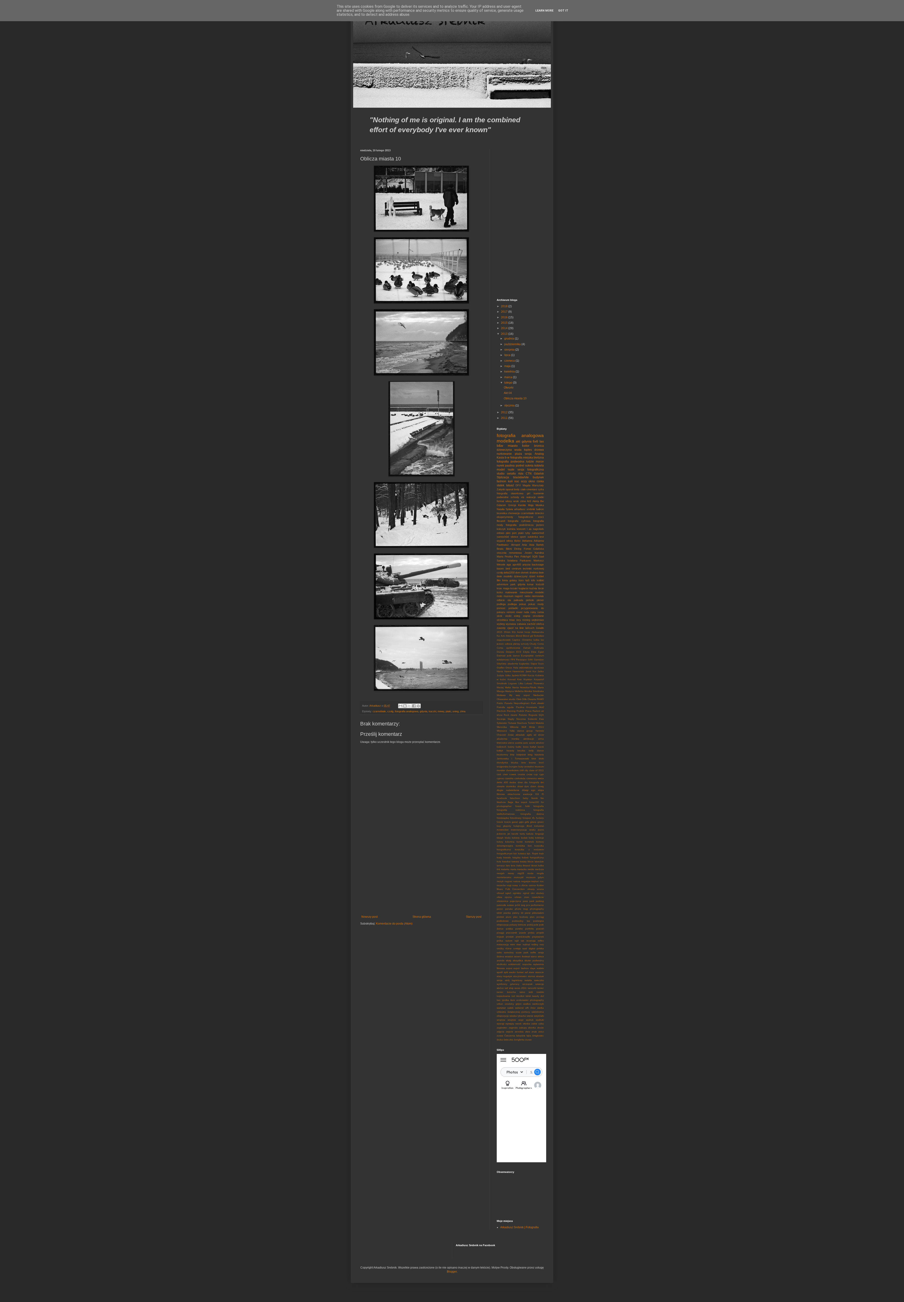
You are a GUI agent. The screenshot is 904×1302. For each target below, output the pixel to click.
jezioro (540, 525)
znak (534, 1031)
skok (499, 615)
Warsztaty (538, 485)
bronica (539, 445)
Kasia (500, 457)
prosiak (510, 936)
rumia (540, 612)
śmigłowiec (538, 1035)
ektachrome (514, 794)
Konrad (512, 679)
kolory (500, 841)
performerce (537, 905)
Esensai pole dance (508, 655)
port (514, 533)
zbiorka (532, 1027)
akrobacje (528, 738)
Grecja (512, 505)
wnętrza (501, 1020)
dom (517, 572)
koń (510, 481)
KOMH (523, 675)
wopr (521, 1020)
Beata (500, 548)
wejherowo (538, 619)
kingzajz (539, 833)
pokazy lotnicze (517, 924)
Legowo (512, 683)
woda (517, 449)
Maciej (500, 687)
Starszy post (473, 916)
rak (522, 940)
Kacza (531, 675)
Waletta (540, 723)
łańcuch (529, 627)
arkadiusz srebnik (524, 509)
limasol (526, 865)
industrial (539, 826)
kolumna (509, 841)
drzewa (539, 449)
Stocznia (521, 719)
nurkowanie (504, 453)
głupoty (507, 826)
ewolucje (528, 794)
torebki (540, 992)
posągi (500, 932)
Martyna (509, 691)
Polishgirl (526, 556)
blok (534, 758)
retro (512, 944)
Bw (542, 501)
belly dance (536, 750)
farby (525, 798)
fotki (527, 806)
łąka (529, 1035)
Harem (507, 671)
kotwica (522, 853)
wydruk (529, 1020)
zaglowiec (502, 1027)
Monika (540, 505)
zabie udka (537, 1023)
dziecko (539, 513)
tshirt (528, 996)
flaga (510, 802)
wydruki (540, 1020)
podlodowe (503, 921)
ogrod (526, 893)
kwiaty (523, 861)
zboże (540, 1027)
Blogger (452, 1271)
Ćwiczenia (509, 1035)
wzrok (518, 1023)
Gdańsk (539, 473)
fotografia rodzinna (511, 810)
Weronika (502, 727)
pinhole (530, 600)
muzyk (500, 881)
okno (532, 481)
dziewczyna (504, 449)
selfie (533, 952)
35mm (507, 632)
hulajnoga (518, 826)
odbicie (501, 600)
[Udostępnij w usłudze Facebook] (414, 706)
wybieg (501, 623)
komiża (511, 529)
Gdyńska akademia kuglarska (513, 663)
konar (530, 584)
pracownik (511, 932)
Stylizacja (503, 477)
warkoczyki (538, 1004)
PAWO (540, 699)
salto (499, 952)
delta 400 (502, 782)
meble (531, 869)
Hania (500, 671)
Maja (530, 505)
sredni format (516, 972)
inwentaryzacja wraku (523, 829)
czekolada (519, 778)
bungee (513, 766)
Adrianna (527, 540)
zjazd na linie (515, 627)
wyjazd (501, 540)
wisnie (530, 1016)
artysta (526, 564)
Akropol (515, 544)
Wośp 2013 (536, 727)
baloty (511, 746)
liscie (541, 588)
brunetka (502, 513)
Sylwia (509, 509)
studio (500, 473)
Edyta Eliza (530, 652)
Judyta (500, 675)
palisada (518, 600)
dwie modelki (504, 576)
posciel (540, 928)
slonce (514, 536)
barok (541, 746)
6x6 (535, 441)
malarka (505, 869)
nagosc (508, 881)
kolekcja (539, 837)
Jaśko (540, 671)
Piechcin (501, 711)
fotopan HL (529, 818)
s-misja (517, 948)
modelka (505, 440)
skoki (508, 615)
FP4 (513, 659)
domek (525, 572)
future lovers (504, 822)
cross (529, 774)
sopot (509, 968)
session (509, 956)
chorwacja (514, 513)
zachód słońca (535, 623)
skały (508, 960)
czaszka (509, 778)
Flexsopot (521, 659)
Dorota (500, 652)
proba (531, 932)
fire (542, 798)
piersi (527, 913)
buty (520, 766)
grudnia (509, 338)
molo (499, 596)
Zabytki (501, 489)
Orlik (524, 699)
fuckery (540, 818)
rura (542, 944)
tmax (512, 619)
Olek (518, 699)
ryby (527, 533)
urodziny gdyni (513, 1004)
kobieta (539, 465)
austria (518, 742)
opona (508, 897)
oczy (524, 481)
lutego (508, 382)
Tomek (531, 723)
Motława (501, 695)
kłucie (531, 861)
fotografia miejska (521, 457)
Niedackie (538, 695)
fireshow (501, 802)
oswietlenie (538, 897)
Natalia (500, 509)
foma (505, 580)
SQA (541, 715)
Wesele (501, 564)
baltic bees (522, 746)
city (526, 770)
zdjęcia (500, 1031)
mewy (441, 711)
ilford (529, 826)
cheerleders (512, 770)
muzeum (508, 596)
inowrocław (502, 829)
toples (528, 449)
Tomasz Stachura (517, 723)
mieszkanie (526, 592)
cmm (505, 774)
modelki (539, 592)
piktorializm (538, 913)
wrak (516, 501)
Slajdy (511, 719)
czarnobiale (379, 711)
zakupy (523, 1027)
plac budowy (520, 917)
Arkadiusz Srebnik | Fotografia (519, 1227)
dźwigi (525, 790)
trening (526, 619)
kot (515, 853)
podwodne (502, 497)
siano (534, 956)
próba (500, 940)
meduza (539, 869)
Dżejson (510, 652)
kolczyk (501, 529)
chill (522, 770)
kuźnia (533, 588)
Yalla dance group (521, 730)
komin (520, 841)
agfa (529, 734)
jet (509, 833)
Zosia (511, 734)
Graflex (500, 667)
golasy (513, 580)
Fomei (527, 548)
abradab (520, 734)
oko (533, 893)
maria (513, 869)
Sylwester (502, 723)
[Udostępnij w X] (409, 706)
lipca (507, 355)
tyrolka (505, 1000)
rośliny (534, 944)
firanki (534, 798)
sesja (528, 453)
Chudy (533, 644)
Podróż (520, 711)
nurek (500, 465)
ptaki (448, 711)
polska (509, 928)
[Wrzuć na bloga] (405, 706)
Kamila (522, 505)
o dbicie (523, 885)
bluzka (514, 762)
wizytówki (539, 1016)
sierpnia (509, 349)
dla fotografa (531, 782)
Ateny (536, 501)
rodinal (526, 944)
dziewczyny (521, 576)
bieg (530, 754)
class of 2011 (536, 770)
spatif (500, 972)
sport (523, 536)
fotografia (538, 806)
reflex (541, 940)
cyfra (541, 489)
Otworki (508, 387)
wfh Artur (530, 1008)
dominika (511, 786)
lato (508, 865)
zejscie (509, 1031)
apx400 (517, 564)
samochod (538, 533)
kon (530, 845)
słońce (500, 988)
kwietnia (510, 371)
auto (525, 742)
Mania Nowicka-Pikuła (524, 687)
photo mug (521, 909)
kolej (531, 837)
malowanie (511, 592)
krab (541, 853)
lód (498, 869)
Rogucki (533, 715)
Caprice (516, 640)
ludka (541, 865)
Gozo (541, 663)
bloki (541, 758)
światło (540, 627)
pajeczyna (515, 901)
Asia (531, 544)
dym (526, 786)
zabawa (521, 623)
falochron (515, 798)
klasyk (500, 837)
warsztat (501, 1008)
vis (522, 497)
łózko (517, 540)
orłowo (500, 533)
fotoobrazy (515, 818)
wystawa (511, 623)
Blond (519, 636)
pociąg (540, 917)
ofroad (500, 893)
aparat (509, 489)
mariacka (522, 869)
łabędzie (520, 1035)
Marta (500, 556)
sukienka (533, 536)
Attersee (510, 636)
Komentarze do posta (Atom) (394, 923)
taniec (540, 988)
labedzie (539, 861)
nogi (509, 885)
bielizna (539, 457)
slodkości (502, 964)
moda (530, 873)
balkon (540, 509)
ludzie (530, 461)
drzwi (520, 786)
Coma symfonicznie (508, 648)
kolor (525, 445)
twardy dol (538, 996)
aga (509, 564)
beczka (521, 750)
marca (508, 377)
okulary (540, 893)
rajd (517, 940)
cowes (512, 774)
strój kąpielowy (513, 980)
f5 (543, 794)
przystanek (538, 936)
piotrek (500, 917)
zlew (527, 1031)
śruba (500, 1039)
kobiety (516, 837)
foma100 (534, 802)
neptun (535, 881)
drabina (533, 572)
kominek (529, 841)
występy (509, 1023)
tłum (512, 1000)
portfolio (529, 928)
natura (516, 881)
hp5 (527, 580)
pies (508, 533)
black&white (521, 477)
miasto (513, 445)
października (512, 344)
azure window (536, 742)
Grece (508, 667)
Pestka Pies (512, 556)
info (533, 580)
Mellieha (519, 691)
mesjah (500, 873)
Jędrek (515, 675)
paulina (510, 465)
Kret (519, 679)
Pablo (500, 703)
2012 (504, 412)
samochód (503, 536)
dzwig (541, 786)
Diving (517, 548)
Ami (503, 636)
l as (529, 529)
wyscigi (500, 1023)
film (498, 580)
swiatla (528, 980)
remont (511, 612)
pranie (522, 932)
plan (532, 917)
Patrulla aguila (505, 707)
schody (515, 497)
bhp (512, 754)
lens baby (516, 865)
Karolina (539, 552)
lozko (500, 592)
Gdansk (501, 505)
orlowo (517, 897)
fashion (501, 481)
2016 (504, 317)
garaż (515, 822)
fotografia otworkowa (510, 493)
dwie (541, 572)
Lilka (520, 683)
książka (517, 857)
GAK (530, 659)
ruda (526, 612)
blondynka (502, 762)
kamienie (539, 493)
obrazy (531, 889)
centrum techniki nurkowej (528, 568)
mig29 (520, 873)
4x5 (529, 501)
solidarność (514, 964)
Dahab (527, 648)
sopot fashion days (524, 968)
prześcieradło (523, 936)
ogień (508, 893)
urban (500, 1004)
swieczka (539, 980)
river (519, 944)
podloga (501, 604)
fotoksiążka (503, 818)
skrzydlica (518, 960)
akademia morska (508, 738)
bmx (523, 762)
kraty (499, 857)
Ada (520, 473)
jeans (541, 829)
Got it (563, 10)
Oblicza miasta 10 (515, 398)
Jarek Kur (530, 671)
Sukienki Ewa (536, 719)
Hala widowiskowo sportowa (528, 667)
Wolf (523, 727)
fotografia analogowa (406, 711)
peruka (509, 909)
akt (518, 441)
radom (508, 940)
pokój (530, 924)
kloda (508, 837)
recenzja (531, 940)
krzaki (513, 588)
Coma (540, 644)
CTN (529, 473)
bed (508, 568)
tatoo (522, 992)
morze (540, 461)
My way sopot (519, 695)
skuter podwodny (534, 960)
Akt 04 (508, 393)
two (498, 1000)
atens (511, 742)
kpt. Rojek (532, 853)
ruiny (533, 612)
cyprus (500, 778)
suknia (529, 465)
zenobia (519, 1031)
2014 (504, 328)
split (506, 972)
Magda (526, 485)
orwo (526, 897)
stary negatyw (504, 976)
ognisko (517, 893)
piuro (508, 917)
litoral (534, 865)
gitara (533, 822)
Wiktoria (514, 727)
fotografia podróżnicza (519, 525)
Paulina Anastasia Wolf (530, 707)
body (517, 489)
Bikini (509, 548)
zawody (501, 627)
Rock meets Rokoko (515, 715)
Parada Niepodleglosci (517, 703)
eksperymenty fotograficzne (515, 517)
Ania (524, 544)
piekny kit (517, 913)
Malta (508, 687)
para (525, 901)
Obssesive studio (506, 699)
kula (499, 861)
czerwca (510, 360)
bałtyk (500, 750)
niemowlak (538, 596)
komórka (520, 845)
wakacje (531, 497)
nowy (515, 885)
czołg (390, 711)
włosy (509, 540)
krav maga (503, 588)
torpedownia (503, 996)
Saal (541, 556)
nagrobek (538, 529)
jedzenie (501, 833)
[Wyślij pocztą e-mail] (400, 706)
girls (527, 822)
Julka (508, 675)
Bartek (540, 544)
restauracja (503, 944)
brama (532, 762)
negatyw (525, 881)
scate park (522, 952)
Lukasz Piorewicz (534, 683)
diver (520, 782)
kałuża (529, 833)
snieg (455, 711)
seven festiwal (522, 956)
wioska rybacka (517, 1016)
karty (522, 833)
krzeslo (507, 857)
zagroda (513, 1027)
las (542, 441)
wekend (519, 1008)
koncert (521, 529)
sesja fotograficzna (530, 469)
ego (533, 790)
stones (531, 976)
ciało (523, 489)
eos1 (541, 517)
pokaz (522, 604)
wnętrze (512, 1020)
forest (518, 806)
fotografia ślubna (532, 814)
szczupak (527, 984)
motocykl (518, 877)
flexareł (501, 521)
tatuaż (510, 485)
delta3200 (509, 572)
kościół (540, 584)
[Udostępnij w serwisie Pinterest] (418, 706)
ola (509, 600)
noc (516, 481)
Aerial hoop (523, 632)
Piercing (511, 711)
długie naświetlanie (508, 790)
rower (519, 612)
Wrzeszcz (502, 730)
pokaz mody (536, 604)
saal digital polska (533, 948)
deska (512, 782)
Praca (528, 711)
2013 (504, 334)
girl (528, 493)
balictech (501, 746)
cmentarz (531, 489)
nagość (519, 596)
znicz (541, 1031)
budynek (538, 477)
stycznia (509, 405)
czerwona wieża (535, 778)
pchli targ (520, 905)
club (499, 774)
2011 (504, 418)
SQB (534, 556)
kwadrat (506, 861)
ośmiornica (502, 901)
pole (536, 924)
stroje (500, 980)
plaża (518, 453)
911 (514, 632)
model (501, 469)
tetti (531, 992)
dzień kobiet (536, 576)
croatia (521, 774)
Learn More (544, 10)
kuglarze (524, 588)
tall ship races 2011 (516, 988)
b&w (500, 445)
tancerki (532, 988)
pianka (507, 913)
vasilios (527, 1004)
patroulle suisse (505, 905)
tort (513, 996)
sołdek (540, 968)
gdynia (423, 711)
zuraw (500, 1035)
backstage (538, 564)
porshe (519, 928)
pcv (528, 905)
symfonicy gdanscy (508, 984)
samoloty (509, 952)
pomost (501, 608)
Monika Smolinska (534, 691)
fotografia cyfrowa (519, 521)
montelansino (504, 877)
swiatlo (511, 473)
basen (500, 568)
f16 (537, 794)
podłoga (512, 604)
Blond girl (528, 636)
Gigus (534, 663)
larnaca (501, 865)
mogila (540, 873)
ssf (526, 972)
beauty (510, 750)
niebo (528, 596)
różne (508, 948)
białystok (521, 754)
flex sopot (521, 802)
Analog (539, 453)
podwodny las (521, 921)
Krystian (528, 679)
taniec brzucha (506, 992)
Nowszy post (369, 916)
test (542, 536)
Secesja (501, 719)
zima (462, 711)
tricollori (520, 996)
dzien (533, 786)
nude (511, 469)
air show (539, 734)
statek (500, 485)
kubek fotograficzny (533, 857)
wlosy (508, 501)
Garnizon (539, 659)
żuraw (528, 1039)
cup (536, 774)
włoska (526, 1023)
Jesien (528, 552)
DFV (518, 485)
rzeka (540, 481)
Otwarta (532, 699)
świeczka (508, 1039)
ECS (518, 652)
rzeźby (500, 948)
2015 (504, 322)
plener (540, 600)
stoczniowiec (520, 976)
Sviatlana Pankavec (519, 560)
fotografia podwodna (510, 461)
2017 (504, 311)
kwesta (515, 861)
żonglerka (519, 1039)
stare (531, 972)
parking (540, 901)
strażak (540, 976)
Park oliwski (537, 703)
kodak (524, 837)
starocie (539, 972)
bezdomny (502, 754)
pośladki (513, 608)
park (531, 901)
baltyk (533, 746)
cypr (541, 774)
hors (521, 580)
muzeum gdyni (535, 877)
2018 (504, 306)
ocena (540, 889)
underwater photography (530, 1000)
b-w (507, 457)
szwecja (539, 984)
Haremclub (518, 671)
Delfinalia (539, 648)
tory (519, 619)
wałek (510, 1008)
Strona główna (421, 916)
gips (521, 822)
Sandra (501, 560)
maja (507, 366)
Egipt (541, 652)
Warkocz (538, 560)
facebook (502, 798)
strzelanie (538, 615)
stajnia (526, 615)
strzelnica (502, 619)
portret (520, 465)
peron (500, 909)
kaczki (432, 711)
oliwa (499, 897)
